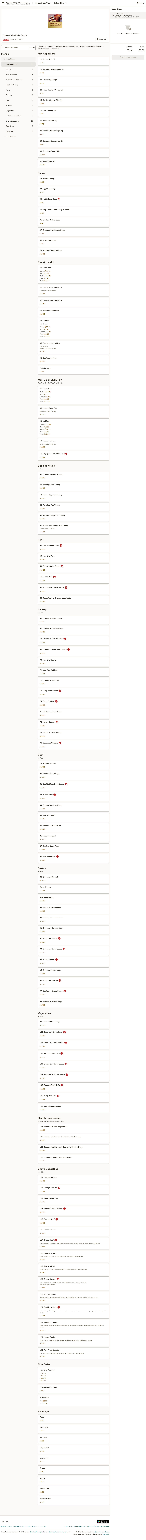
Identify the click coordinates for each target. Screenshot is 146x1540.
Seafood (19, 105)
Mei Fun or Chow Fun (19, 80)
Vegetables (19, 111)
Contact (43, 1526)
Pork (19, 90)
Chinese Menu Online (102, 1532)
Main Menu (10, 59)
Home (3, 1526)
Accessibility (105, 1526)
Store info (102, 39)
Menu (9, 1526)
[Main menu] (3, 3)
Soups (19, 69)
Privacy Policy (82, 1526)
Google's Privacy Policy (37, 1532)
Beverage (19, 131)
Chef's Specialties (19, 121)
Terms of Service (93, 1526)
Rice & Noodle (19, 74)
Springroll (106, 1534)
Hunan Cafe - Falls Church (17, 2)
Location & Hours (31, 1526)
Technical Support (70, 1526)
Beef (19, 100)
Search (32, 48)
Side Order (19, 126)
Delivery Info (18, 1526)
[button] (73, 61)
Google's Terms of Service (58, 1532)
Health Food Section (19, 116)
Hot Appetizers (19, 64)
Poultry (19, 95)
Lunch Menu (10, 136)
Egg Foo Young (19, 85)
